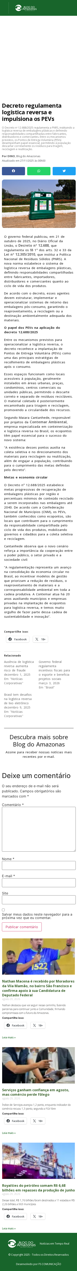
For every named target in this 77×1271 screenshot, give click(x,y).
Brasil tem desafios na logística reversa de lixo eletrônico (18, 699)
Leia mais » (9, 1037)
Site (5, 893)
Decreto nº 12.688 (33, 245)
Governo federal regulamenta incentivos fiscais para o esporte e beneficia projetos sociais (54, 670)
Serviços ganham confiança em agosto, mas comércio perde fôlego (35, 1092)
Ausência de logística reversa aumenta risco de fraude (19, 666)
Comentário (13, 804)
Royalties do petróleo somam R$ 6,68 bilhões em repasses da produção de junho (38, 1188)
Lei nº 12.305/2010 (19, 254)
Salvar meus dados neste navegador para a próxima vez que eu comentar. (37, 916)
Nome (8, 859)
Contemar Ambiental (48, 422)
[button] (13, 171)
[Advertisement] (38, 65)
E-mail (8, 876)
